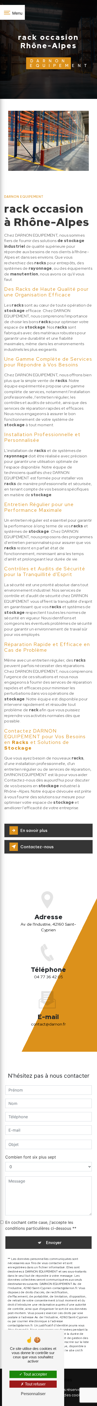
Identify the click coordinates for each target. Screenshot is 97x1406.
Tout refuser (35, 1384)
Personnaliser (33, 1394)
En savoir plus (34, 830)
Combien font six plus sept (30, 1157)
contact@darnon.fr (48, 1024)
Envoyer (54, 1242)
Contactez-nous (37, 846)
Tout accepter (34, 1374)
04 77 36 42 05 (48, 977)
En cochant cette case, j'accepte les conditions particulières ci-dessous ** (40, 1225)
